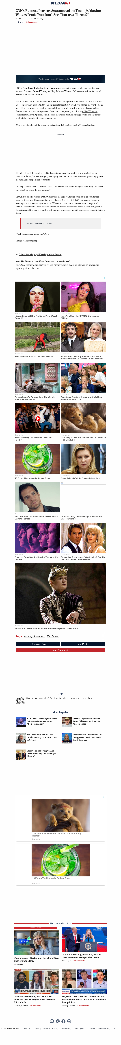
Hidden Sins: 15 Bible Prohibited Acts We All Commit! (36, 317)
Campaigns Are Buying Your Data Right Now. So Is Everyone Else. (36, 959)
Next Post (82, 644)
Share (20, 22)
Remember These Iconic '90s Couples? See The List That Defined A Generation (83, 558)
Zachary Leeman (21, 1006)
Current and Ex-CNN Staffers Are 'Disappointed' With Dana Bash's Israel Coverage (87, 737)
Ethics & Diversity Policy (100, 1029)
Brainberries (19, 313)
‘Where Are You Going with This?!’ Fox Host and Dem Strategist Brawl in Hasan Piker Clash (34, 999)
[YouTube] (51, 1021)
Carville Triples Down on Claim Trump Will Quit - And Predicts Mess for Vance (86, 721)
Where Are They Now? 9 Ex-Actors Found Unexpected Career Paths (46, 628)
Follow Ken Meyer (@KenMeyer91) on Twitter (40, 254)
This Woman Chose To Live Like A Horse (34, 356)
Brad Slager (66, 961)
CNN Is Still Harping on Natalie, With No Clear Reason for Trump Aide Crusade (81, 956)
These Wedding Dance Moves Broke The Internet (33, 439)
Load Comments (60, 650)
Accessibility (66, 1029)
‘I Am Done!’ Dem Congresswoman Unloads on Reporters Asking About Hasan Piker (42, 721)
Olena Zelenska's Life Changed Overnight (80, 478)
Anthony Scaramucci (34, 636)
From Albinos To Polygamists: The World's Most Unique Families (35, 398)
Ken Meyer (20, 19)
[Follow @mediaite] (57, 1021)
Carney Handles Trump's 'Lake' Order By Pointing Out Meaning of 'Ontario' (41, 753)
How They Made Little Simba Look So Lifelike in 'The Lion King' (83, 439)
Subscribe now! (32, 268)
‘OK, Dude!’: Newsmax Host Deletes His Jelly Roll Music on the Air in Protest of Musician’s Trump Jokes (84, 999)
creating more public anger (51, 108)
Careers (36, 1029)
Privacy (55, 1029)
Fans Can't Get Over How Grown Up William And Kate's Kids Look (81, 398)
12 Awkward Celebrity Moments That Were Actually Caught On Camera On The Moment (82, 357)
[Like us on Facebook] (63, 1021)
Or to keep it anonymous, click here (75, 698)
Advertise (46, 1029)
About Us (26, 1029)
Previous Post (39, 644)
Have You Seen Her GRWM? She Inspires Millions (80, 317)
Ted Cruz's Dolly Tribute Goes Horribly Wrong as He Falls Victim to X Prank (42, 737)
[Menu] (19, 3)
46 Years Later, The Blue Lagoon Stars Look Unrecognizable (81, 517)
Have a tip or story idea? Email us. (42, 698)
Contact (116, 1029)
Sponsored (18, 964)
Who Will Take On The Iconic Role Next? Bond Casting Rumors (36, 517)
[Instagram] (69, 1021)
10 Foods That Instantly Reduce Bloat (32, 478)
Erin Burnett (53, 636)
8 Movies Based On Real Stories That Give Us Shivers (36, 558)
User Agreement (81, 1029)
